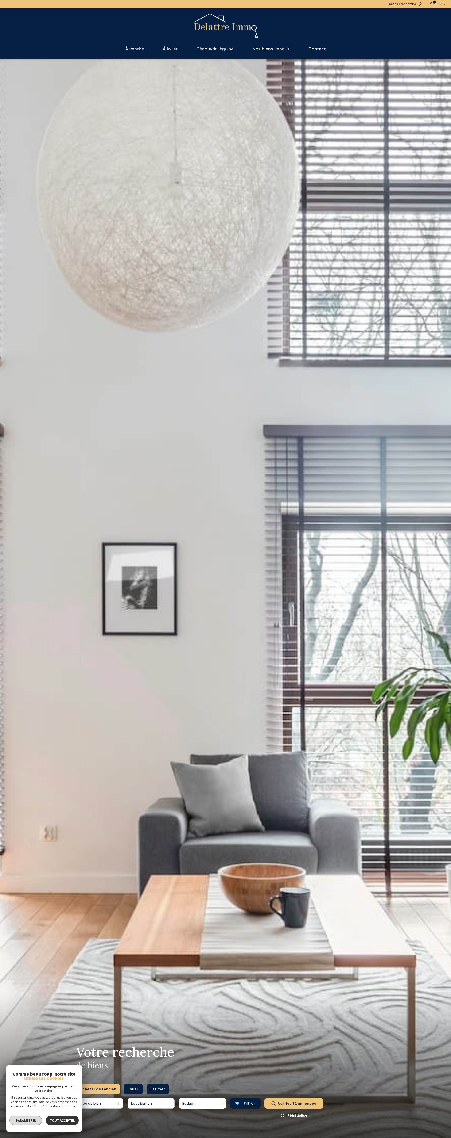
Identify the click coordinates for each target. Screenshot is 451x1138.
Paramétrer (26, 1120)
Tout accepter (62, 1120)
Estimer (157, 1089)
